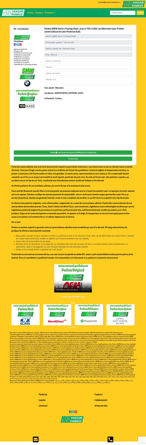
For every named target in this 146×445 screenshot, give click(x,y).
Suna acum (74, 159)
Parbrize (43, 394)
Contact (39, 12)
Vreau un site (101, 405)
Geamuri (43, 405)
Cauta (140, 13)
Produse (49, 12)
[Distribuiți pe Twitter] (18, 45)
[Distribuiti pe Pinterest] (20, 45)
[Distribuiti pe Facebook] (15, 45)
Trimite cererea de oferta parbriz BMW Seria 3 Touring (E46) (73, 152)
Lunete (42, 400)
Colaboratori (101, 400)
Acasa (30, 12)
